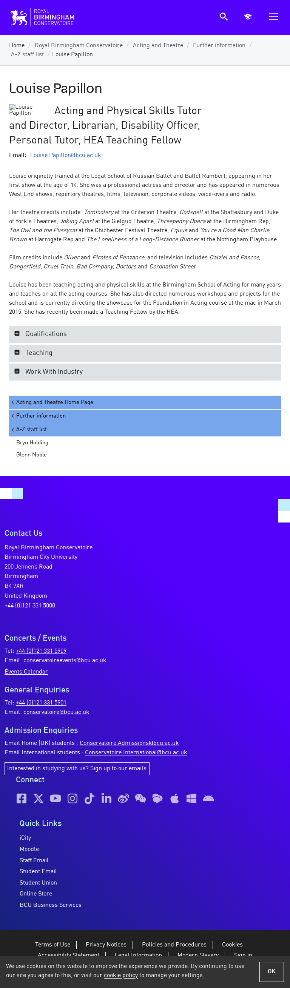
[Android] (208, 798)
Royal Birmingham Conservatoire (79, 46)
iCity (25, 838)
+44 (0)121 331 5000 (30, 606)
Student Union (38, 883)
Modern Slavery (198, 956)
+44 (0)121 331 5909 (41, 651)
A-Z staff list (27, 55)
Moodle (29, 849)
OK (272, 972)
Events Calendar (26, 672)
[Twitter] (38, 798)
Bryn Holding (32, 443)
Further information (219, 46)
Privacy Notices (106, 945)
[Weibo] (123, 798)
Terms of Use (52, 945)
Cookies (232, 945)
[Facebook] (21, 798)
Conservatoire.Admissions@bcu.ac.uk (129, 743)
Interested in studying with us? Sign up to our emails (77, 769)
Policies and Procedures (174, 945)
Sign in (243, 956)
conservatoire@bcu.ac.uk (56, 712)
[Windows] (191, 798)
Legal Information (138, 956)
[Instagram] (72, 798)
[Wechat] (140, 798)
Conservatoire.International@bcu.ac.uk (136, 753)
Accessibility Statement (68, 956)
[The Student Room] (157, 798)
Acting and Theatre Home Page (54, 402)
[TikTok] (89, 798)
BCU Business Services (51, 905)
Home (17, 46)
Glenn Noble (31, 455)
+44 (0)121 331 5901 (41, 703)
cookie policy (121, 976)
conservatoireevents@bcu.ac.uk (64, 661)
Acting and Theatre (158, 46)
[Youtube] (55, 798)
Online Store (36, 894)
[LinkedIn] (106, 798)
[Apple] (174, 798)
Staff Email (34, 861)
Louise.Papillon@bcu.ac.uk (65, 156)
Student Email (38, 872)
